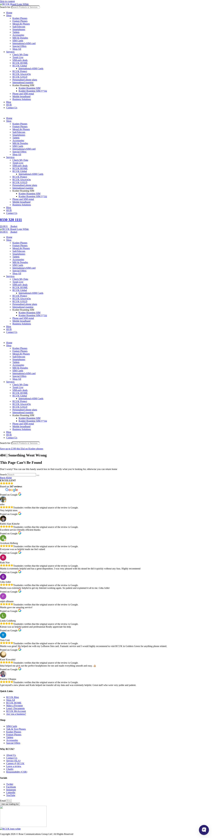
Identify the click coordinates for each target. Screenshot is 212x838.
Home (9, 12)
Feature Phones (19, 21)
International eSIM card (24, 43)
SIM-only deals (19, 60)
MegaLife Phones (21, 23)
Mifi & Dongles (20, 37)
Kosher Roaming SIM (29, 88)
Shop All (16, 49)
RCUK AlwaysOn (21, 74)
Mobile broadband (21, 96)
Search (3, 474)
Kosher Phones (19, 18)
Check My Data (20, 54)
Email (3, 800)
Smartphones (18, 29)
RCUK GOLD (19, 77)
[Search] (38, 475)
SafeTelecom (18, 26)
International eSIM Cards (31, 68)
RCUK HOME (20, 63)
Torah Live (17, 57)
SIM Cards (17, 40)
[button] (106, 113)
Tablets (15, 32)
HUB (9, 104)
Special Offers (19, 46)
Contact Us (11, 107)
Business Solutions (21, 99)
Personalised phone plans (24, 79)
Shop (8, 15)
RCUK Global (19, 65)
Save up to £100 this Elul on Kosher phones (21, 448)
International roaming (22, 82)
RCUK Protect (19, 71)
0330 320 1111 (11, 220)
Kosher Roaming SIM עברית (33, 91)
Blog (8, 102)
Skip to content (7, 1)
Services (10, 51)
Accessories (18, 35)
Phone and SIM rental (23, 93)
